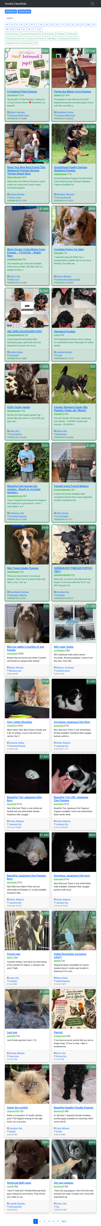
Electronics (27, 43)
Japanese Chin (62, 746)
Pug (57, 1207)
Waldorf (12, 112)
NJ (73, 25)
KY (57, 25)
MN (88, 25)
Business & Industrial (30, 34)
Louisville (60, 352)
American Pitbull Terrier (19, 115)
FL (17, 25)
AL (24, 29)
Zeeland (12, 194)
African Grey (61, 1056)
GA (67, 25)
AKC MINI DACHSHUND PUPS (24, 331)
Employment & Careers (68, 39)
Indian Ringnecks (63, 981)
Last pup (12, 1032)
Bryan (58, 1053)
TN (94, 25)
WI (78, 25)
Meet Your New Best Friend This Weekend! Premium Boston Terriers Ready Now (26, 170)
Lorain (11, 978)
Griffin (58, 513)
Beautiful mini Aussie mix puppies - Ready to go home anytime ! (24, 489)
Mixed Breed (61, 434)
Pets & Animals (12, 34)
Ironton (59, 1203)
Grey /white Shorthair (19, 722)
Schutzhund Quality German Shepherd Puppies (70, 169)
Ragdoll (12, 1131)
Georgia (65, 513)
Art (36, 43)
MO (13, 29)
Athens (59, 431)
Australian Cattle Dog (18, 595)
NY (32, 25)
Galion (12, 431)
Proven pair (13, 954)
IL (36, 25)
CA (52, 25)
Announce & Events (36, 39)
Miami (58, 978)
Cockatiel (13, 981)
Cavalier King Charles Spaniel (68, 279)
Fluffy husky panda (18, 407)
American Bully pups (19, 1182)
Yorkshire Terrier (63, 671)
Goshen (12, 352)
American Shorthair (17, 746)
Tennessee (69, 667)
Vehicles (60, 34)
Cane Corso (14, 1056)
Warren (12, 667)
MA (18, 29)
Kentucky (68, 352)
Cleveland (60, 592)
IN (27, 25)
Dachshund (14, 355)
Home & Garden (47, 34)
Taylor (58, 1128)
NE (29, 29)
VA (46, 25)
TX (62, 25)
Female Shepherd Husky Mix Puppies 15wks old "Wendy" (71, 409)
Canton (12, 276)
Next (64, 1221)
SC (83, 25)
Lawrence (13, 743)
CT (34, 29)
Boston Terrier (15, 197)
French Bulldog (15, 434)
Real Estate (72, 34)
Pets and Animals (63, 197)
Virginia (70, 112)
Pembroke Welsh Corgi (65, 115)
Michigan (21, 194)
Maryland (21, 112)
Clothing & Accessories (15, 39)
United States (24, 11)
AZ (40, 29)
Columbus (13, 1128)
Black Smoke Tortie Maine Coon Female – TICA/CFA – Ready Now (26, 252)
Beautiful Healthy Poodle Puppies (73, 1107)
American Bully (15, 1207)
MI (7, 25)
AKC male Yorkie (63, 646)
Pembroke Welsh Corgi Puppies (72, 91)
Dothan (59, 743)
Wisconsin (70, 194)
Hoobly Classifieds (15, 3)
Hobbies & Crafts (13, 43)
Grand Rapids (15, 592)
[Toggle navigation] (92, 3)
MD (7, 29)
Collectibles (51, 39)
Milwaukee (60, 194)
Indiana (20, 352)
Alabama (66, 743)
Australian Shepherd (18, 516)
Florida (64, 978)
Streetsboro (14, 513)
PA (41, 25)
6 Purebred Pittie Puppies (22, 91)
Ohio (18, 276)
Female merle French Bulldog (71, 486)
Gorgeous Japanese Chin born (72, 875)
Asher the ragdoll (17, 1107)
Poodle (59, 355)
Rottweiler (60, 595)
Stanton (59, 276)
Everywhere (11, 11)
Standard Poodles (64, 331)
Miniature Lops (15, 671)
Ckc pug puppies (63, 1182)
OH (12, 25)
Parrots (58, 1032)
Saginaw (12, 1053)
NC (22, 25)
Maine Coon (14, 279)
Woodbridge (61, 112)
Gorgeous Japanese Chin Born (72, 722)
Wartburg (60, 667)
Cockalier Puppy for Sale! (69, 249)
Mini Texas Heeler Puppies (23, 568)
